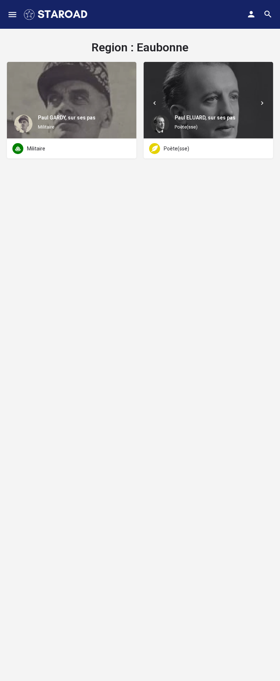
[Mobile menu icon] (12, 14)
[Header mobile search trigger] (268, 14)
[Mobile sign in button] (251, 14)
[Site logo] (56, 14)
